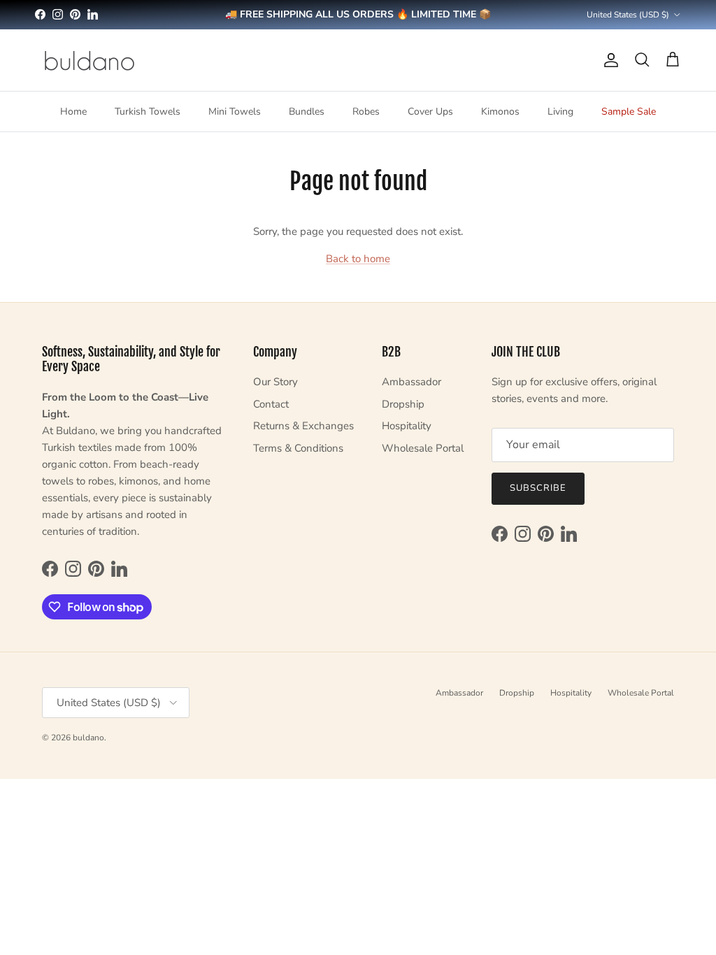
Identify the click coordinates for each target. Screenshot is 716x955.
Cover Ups (430, 111)
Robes (366, 111)
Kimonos (500, 111)
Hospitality (406, 426)
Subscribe (538, 488)
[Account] (608, 60)
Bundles (306, 111)
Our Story (275, 382)
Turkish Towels (147, 111)
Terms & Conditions (298, 448)
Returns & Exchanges (303, 426)
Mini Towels (234, 111)
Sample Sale (628, 111)
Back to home (358, 259)
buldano (88, 737)
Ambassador (411, 382)
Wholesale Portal (423, 448)
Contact (271, 404)
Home (73, 111)
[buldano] (89, 60)
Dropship (403, 404)
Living (560, 111)
